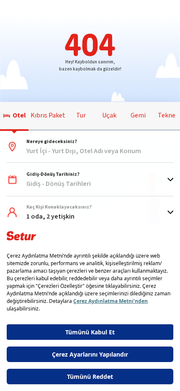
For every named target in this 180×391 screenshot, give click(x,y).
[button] (90, 147)
